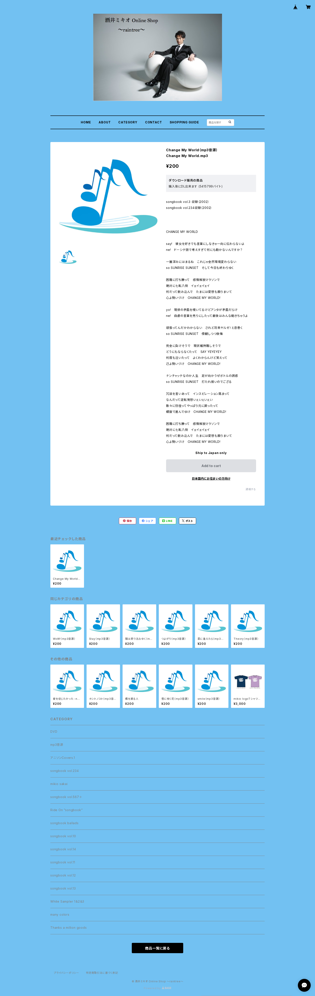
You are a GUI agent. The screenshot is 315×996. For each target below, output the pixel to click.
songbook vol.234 (64, 771)
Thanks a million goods (68, 927)
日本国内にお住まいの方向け (211, 478)
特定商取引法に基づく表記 (102, 972)
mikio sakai (59, 784)
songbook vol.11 (62, 862)
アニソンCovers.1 (62, 757)
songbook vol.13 (63, 888)
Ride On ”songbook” (66, 810)
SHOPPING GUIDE (184, 122)
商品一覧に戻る (157, 948)
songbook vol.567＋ (66, 797)
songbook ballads (64, 823)
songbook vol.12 (63, 875)
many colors (59, 914)
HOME (86, 122)
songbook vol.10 (63, 836)
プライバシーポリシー (66, 972)
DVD (53, 731)
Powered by (153, 988)
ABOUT (105, 122)
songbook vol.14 (63, 849)
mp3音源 (56, 744)
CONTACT (153, 122)
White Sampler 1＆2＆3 (67, 901)
